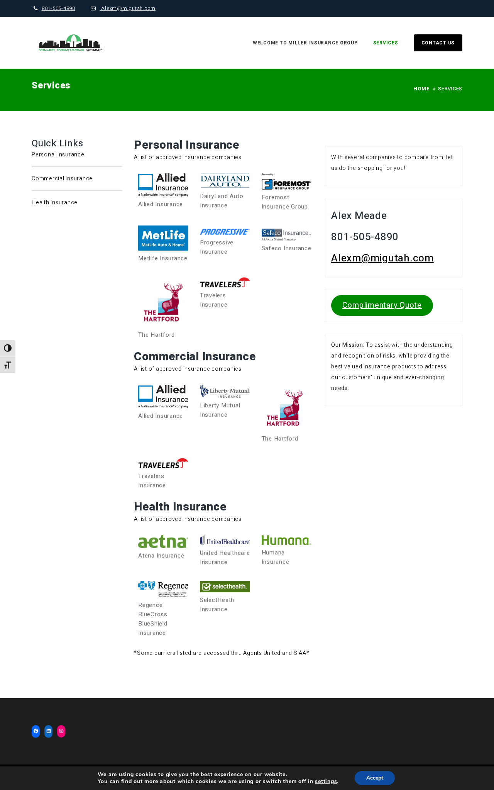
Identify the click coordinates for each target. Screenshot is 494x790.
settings (326, 781)
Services (385, 42)
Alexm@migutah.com (128, 8)
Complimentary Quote (382, 305)
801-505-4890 (58, 8)
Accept (374, 778)
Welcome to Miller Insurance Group (305, 42)
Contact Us (438, 42)
